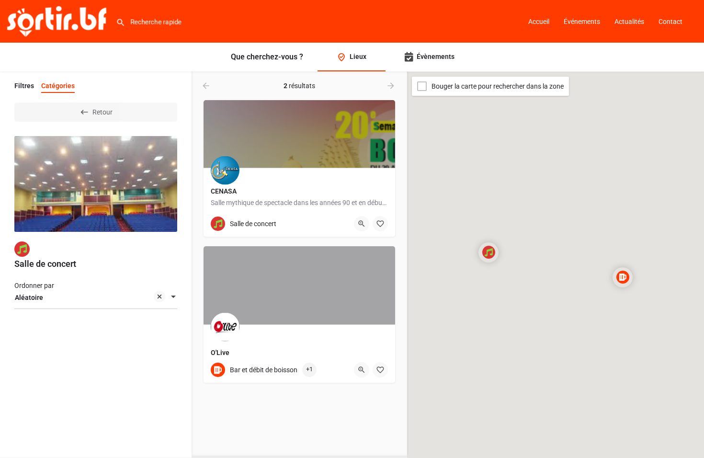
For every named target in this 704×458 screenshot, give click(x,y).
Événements (582, 21)
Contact (670, 21)
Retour (102, 112)
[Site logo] (58, 20)
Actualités (629, 21)
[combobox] (95, 297)
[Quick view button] (361, 223)
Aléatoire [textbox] (29, 297)
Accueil (538, 21)
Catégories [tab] (58, 86)
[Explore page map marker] (488, 252)
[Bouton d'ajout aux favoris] (380, 223)
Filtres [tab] (24, 86)
